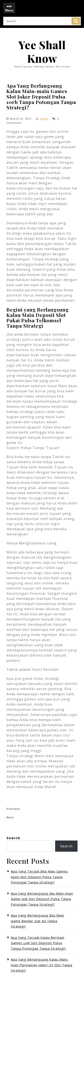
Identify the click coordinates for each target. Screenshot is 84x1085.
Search (76, 21)
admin (44, 119)
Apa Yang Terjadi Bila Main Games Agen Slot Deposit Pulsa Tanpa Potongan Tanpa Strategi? (39, 876)
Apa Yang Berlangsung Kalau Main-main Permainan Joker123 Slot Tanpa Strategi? (41, 964)
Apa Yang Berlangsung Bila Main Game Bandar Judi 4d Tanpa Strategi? (37, 920)
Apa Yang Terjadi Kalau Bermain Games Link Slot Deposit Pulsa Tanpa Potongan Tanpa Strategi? (38, 943)
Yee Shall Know (42, 52)
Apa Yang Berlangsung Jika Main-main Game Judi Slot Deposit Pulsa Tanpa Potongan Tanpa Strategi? (42, 898)
